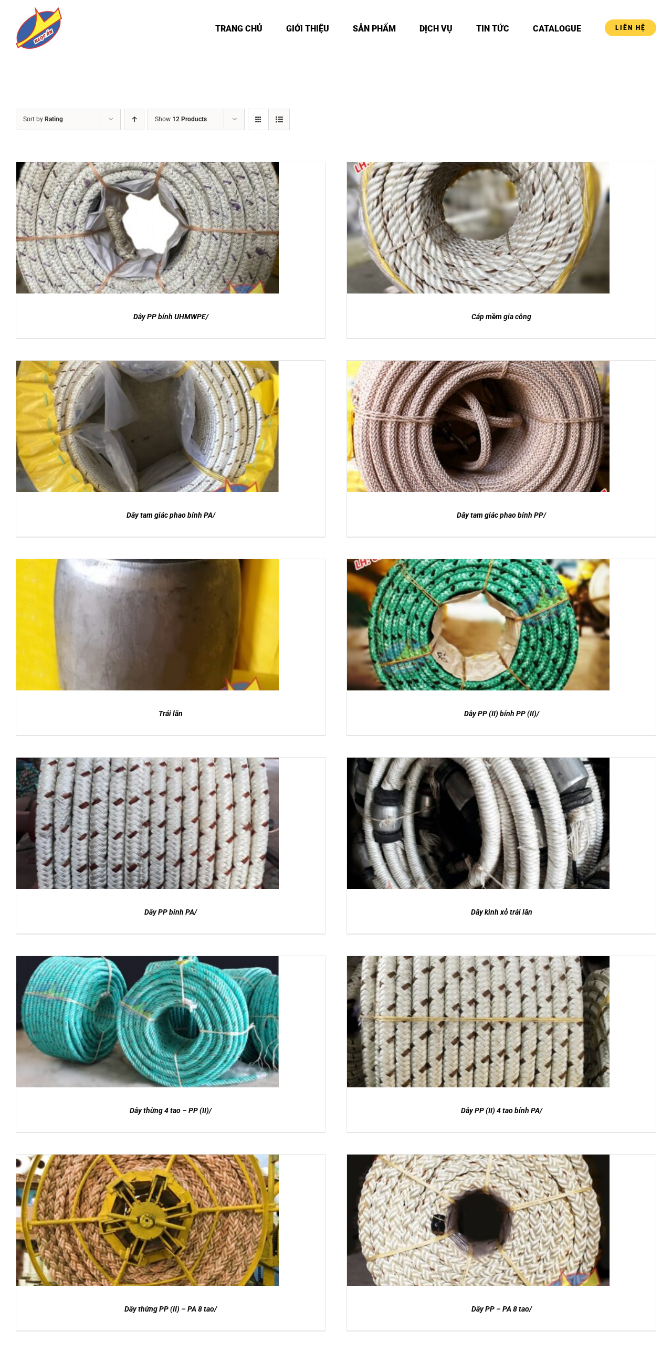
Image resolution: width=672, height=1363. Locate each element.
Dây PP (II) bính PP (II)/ (501, 713)
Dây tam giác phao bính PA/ (171, 515)
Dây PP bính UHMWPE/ (170, 316)
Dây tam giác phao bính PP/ (501, 515)
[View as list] (279, 119)
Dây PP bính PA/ (170, 912)
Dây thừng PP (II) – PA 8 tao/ (170, 1309)
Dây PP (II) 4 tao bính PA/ (501, 1110)
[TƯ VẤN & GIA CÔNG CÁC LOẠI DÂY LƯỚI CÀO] (147, 227)
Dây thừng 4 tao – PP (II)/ (171, 1110)
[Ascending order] (134, 119)
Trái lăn (171, 713)
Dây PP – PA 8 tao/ (501, 1309)
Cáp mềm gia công (501, 316)
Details (148, 235)
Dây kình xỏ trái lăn (501, 912)
